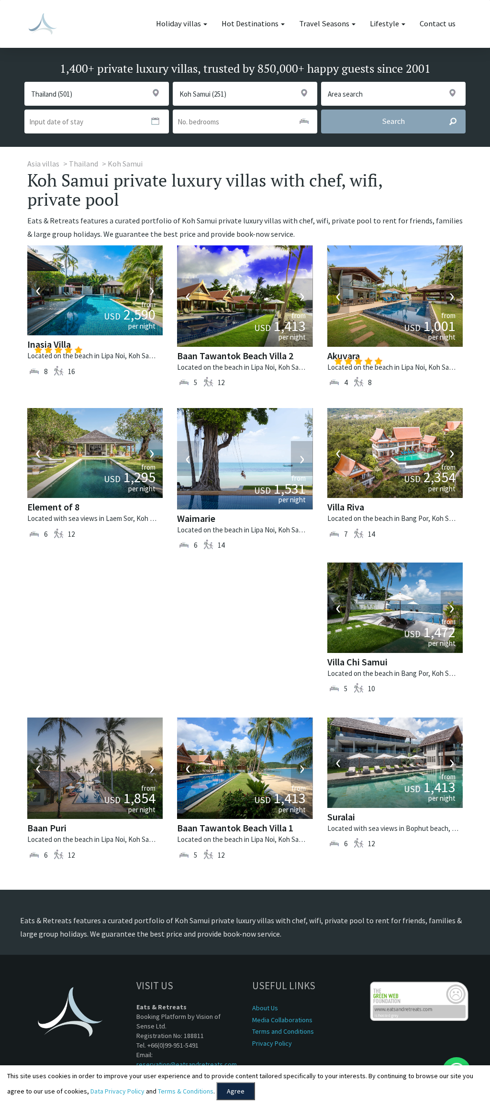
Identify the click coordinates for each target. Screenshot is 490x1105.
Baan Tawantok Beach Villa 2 (235, 356)
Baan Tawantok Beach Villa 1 (235, 828)
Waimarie (196, 518)
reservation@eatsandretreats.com (186, 1064)
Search (393, 121)
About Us (265, 1008)
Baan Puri (47, 828)
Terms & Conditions (185, 1091)
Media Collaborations (282, 1020)
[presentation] (38, 290)
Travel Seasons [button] (325, 24)
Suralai (341, 817)
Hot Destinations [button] (251, 24)
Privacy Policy (272, 1043)
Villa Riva (345, 507)
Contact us (438, 24)
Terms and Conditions (283, 1031)
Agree (236, 1091)
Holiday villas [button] (179, 24)
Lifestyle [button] (385, 24)
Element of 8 (53, 507)
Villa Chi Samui (357, 662)
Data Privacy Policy (117, 1091)
